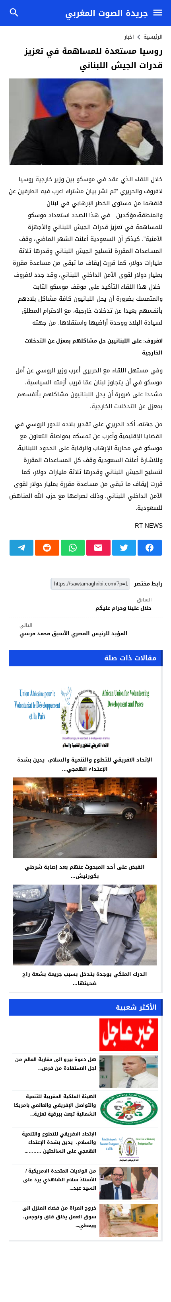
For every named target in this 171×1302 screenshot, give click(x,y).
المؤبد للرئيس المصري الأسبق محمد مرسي (73, 629)
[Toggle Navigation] (159, 13)
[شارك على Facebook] (150, 547)
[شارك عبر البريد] (98, 547)
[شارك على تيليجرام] (22, 547)
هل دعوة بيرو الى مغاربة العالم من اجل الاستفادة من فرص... (55, 1064)
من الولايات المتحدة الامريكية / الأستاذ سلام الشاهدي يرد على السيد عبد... (59, 1179)
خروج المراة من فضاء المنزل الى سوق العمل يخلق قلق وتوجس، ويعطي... (59, 1217)
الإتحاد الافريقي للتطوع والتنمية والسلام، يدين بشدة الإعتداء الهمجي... (84, 764)
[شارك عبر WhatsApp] (73, 547)
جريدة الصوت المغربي (106, 13)
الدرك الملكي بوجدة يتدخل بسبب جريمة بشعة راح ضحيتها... (84, 978)
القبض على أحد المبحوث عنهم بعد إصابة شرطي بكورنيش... (85, 871)
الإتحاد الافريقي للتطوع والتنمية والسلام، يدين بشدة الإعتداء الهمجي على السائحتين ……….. (59, 1142)
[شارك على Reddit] (47, 547)
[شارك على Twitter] (124, 547)
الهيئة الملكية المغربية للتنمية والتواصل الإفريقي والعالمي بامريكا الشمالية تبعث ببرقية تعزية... (55, 1105)
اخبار (129, 37)
